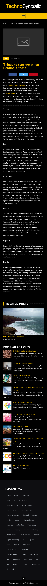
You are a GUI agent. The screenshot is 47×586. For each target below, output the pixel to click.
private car (34, 554)
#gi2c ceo (26, 495)
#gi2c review (27, 505)
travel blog (36, 564)
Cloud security (25, 535)
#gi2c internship (12, 505)
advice (9, 520)
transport (16, 564)
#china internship (13, 495)
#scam (34, 515)
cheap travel (11, 535)
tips (8, 564)
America (10, 525)
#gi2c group (11, 500)
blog (8, 530)
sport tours (28, 559)
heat (8, 545)
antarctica (20, 525)
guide (32, 540)
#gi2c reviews (12, 510)
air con (17, 520)
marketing (24, 549)
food (24, 540)
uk (7, 569)
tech (37, 559)
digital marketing (13, 540)
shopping (16, 559)
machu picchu (11, 549)
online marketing (13, 554)
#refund (26, 515)
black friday (32, 525)
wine (14, 569)
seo (8, 559)
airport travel (29, 520)
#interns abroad (26, 510)
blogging (17, 530)
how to (16, 545)
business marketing (31, 530)
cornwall (37, 535)
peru (24, 554)
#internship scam (13, 515)
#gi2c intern (23, 500)
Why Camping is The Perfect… (15, 337)
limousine (26, 545)
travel (26, 564)
